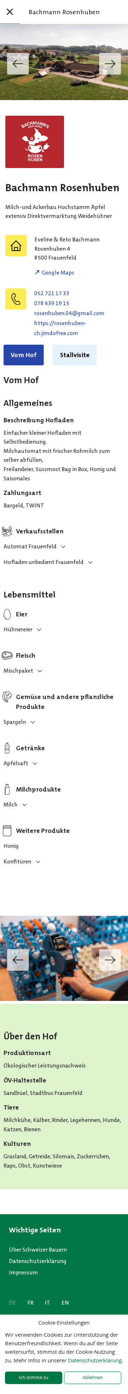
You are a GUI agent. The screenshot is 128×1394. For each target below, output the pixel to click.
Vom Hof (24, 355)
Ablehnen (92, 1377)
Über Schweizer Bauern (38, 1249)
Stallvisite (75, 355)
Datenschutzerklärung (37, 1261)
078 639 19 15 (51, 303)
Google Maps (58, 272)
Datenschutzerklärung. (95, 1360)
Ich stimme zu (33, 1377)
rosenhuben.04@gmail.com (69, 313)
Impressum (23, 1272)
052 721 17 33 (51, 293)
